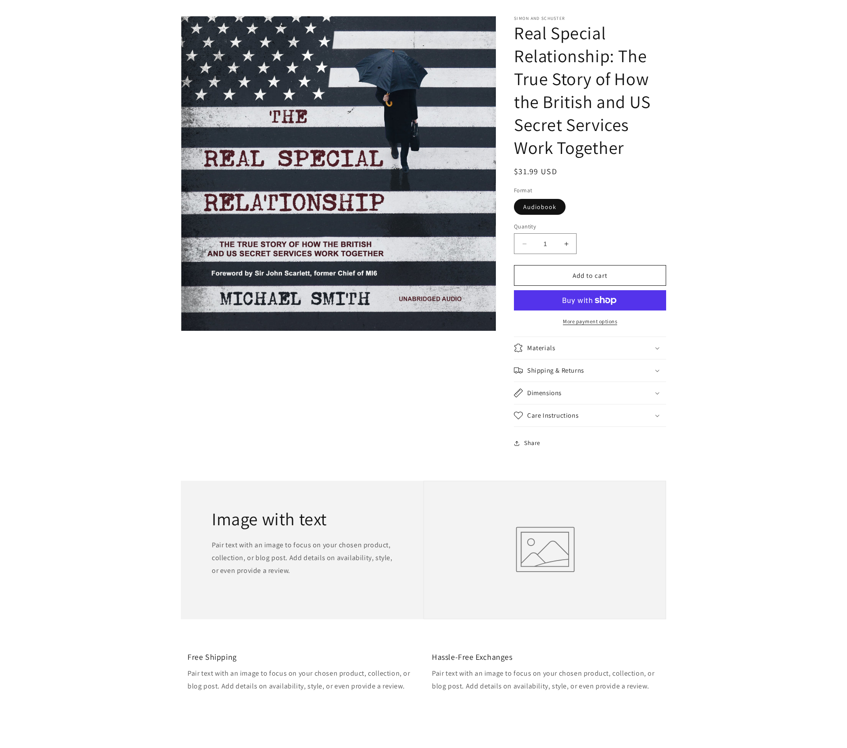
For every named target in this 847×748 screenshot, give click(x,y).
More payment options (590, 321)
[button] (590, 348)
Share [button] (532, 443)
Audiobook (539, 207)
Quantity (525, 226)
